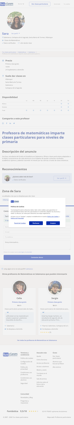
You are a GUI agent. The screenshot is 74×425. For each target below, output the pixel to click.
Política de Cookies (52, 216)
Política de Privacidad (17, 218)
